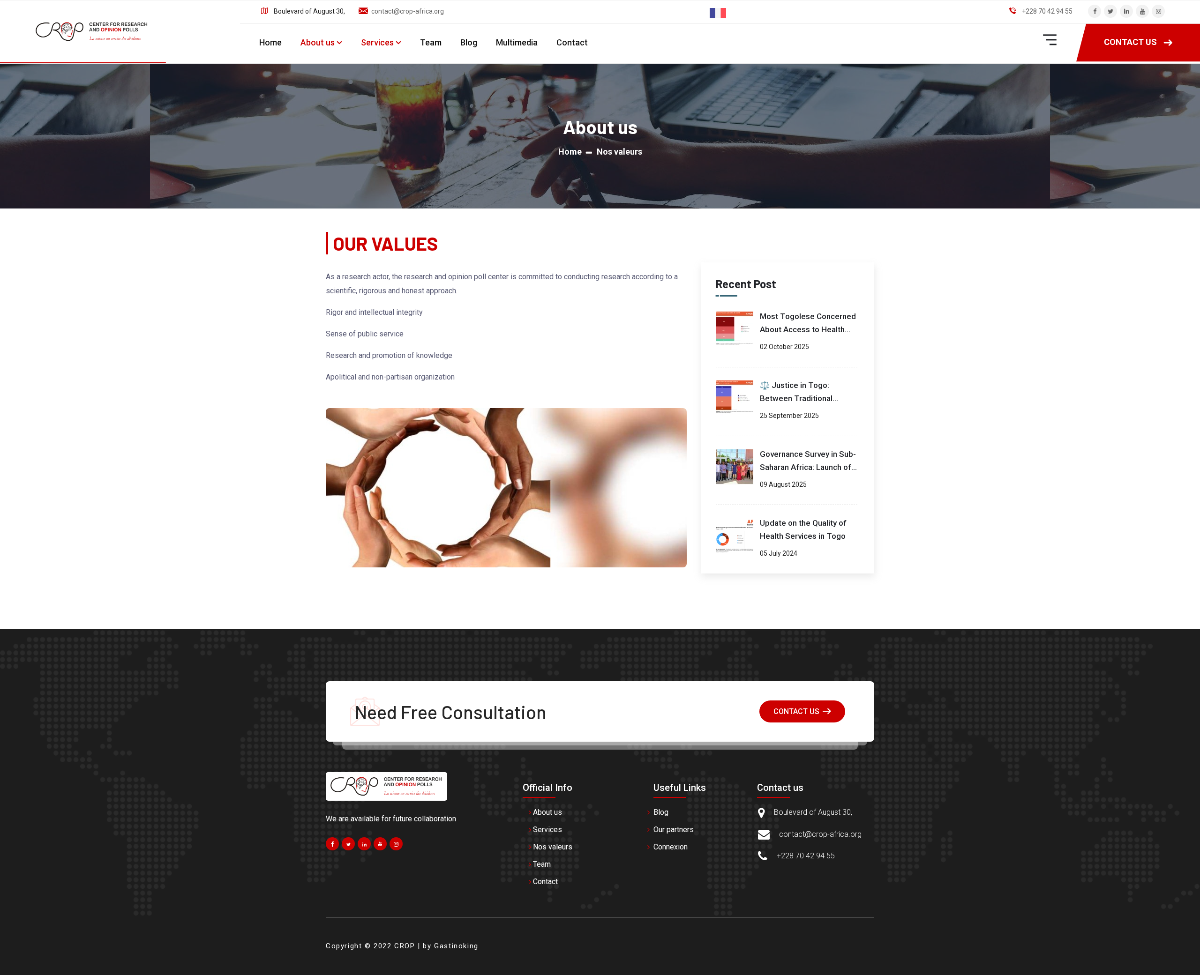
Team (431, 42)
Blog (468, 42)
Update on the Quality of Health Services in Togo (803, 529)
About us (317, 42)
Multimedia (517, 42)
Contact (572, 42)
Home (270, 42)
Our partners (673, 829)
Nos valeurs (552, 846)
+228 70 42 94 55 (1047, 11)
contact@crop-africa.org (407, 11)
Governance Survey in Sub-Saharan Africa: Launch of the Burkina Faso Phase (808, 463)
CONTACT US (1130, 42)
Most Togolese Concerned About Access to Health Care (808, 326)
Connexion (670, 846)
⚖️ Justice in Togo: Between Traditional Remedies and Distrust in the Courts (805, 394)
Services (377, 42)
